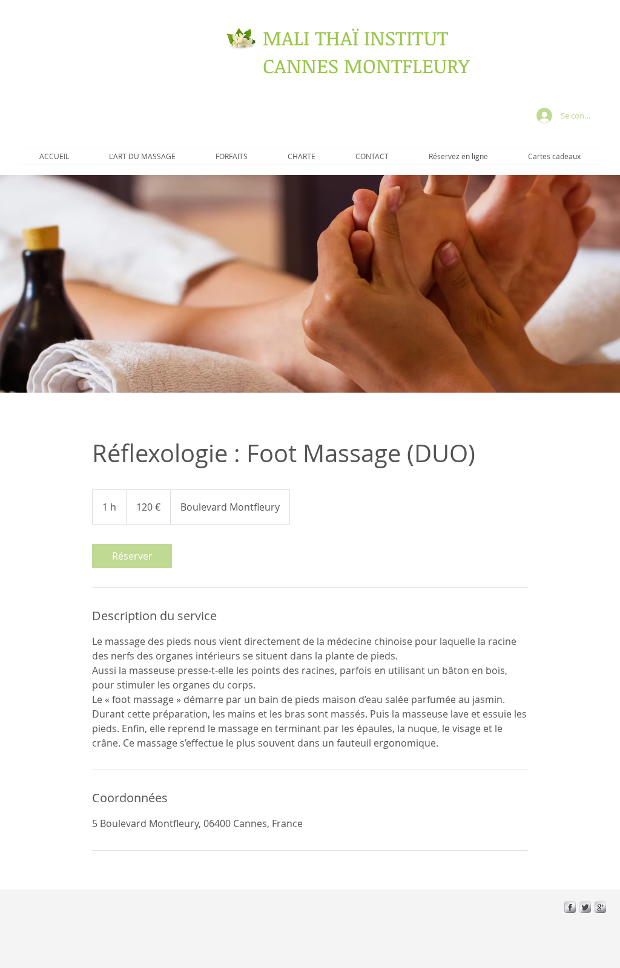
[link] (132, 556)
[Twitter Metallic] (585, 907)
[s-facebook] (570, 907)
